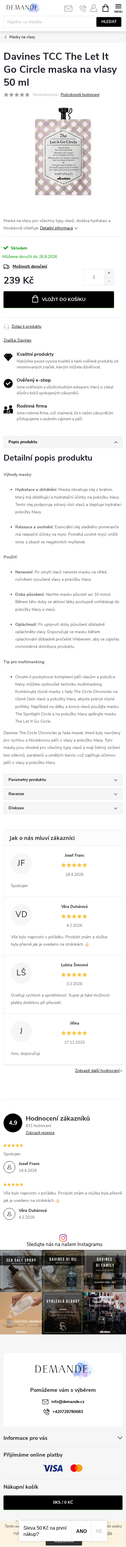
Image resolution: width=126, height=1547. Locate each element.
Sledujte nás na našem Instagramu (64, 1244)
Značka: (17, 340)
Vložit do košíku (64, 299)
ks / (63, 1502)
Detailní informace (56, 228)
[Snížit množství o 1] (109, 281)
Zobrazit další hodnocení (97, 1070)
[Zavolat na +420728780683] (83, 8)
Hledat (109, 21)
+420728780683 (67, 1411)
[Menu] (118, 8)
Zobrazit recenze (40, 1133)
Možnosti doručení (30, 266)
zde (108, 1533)
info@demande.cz (67, 1401)
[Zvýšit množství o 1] (109, 273)
